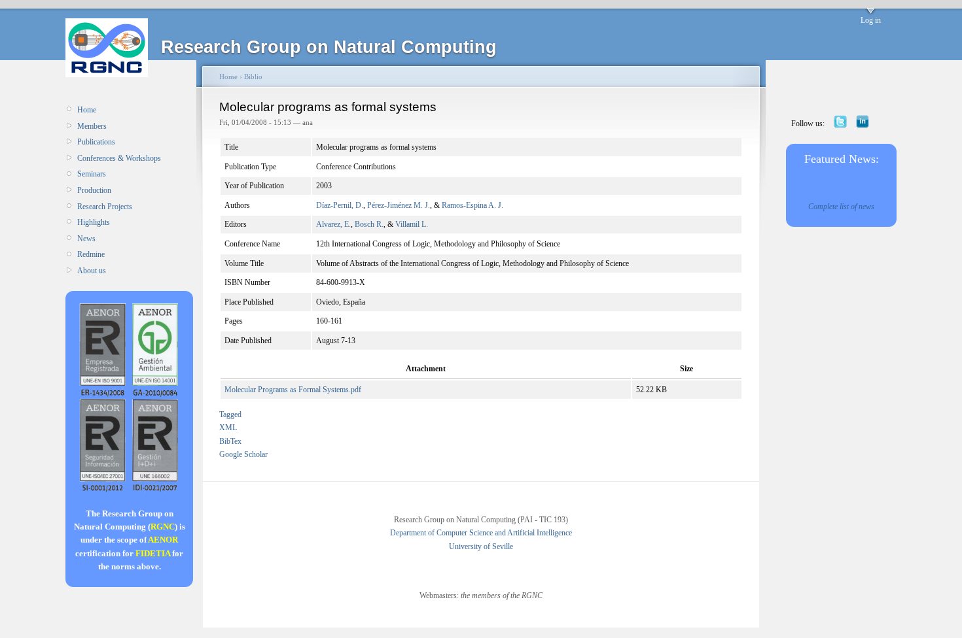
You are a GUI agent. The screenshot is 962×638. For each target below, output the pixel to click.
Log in (871, 20)
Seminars (91, 173)
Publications (96, 141)
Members (92, 126)
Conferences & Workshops (119, 158)
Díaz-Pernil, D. (339, 205)
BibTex (230, 441)
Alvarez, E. (333, 224)
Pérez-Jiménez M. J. (398, 205)
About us (91, 270)
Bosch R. (369, 224)
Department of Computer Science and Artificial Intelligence (481, 532)
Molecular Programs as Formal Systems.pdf (292, 389)
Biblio (253, 76)
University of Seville (481, 546)
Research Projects (104, 206)
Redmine (91, 254)
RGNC (163, 526)
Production (94, 190)
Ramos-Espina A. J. (472, 205)
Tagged (230, 414)
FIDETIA (152, 553)
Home (86, 109)
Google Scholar (243, 454)
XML (228, 427)
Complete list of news (841, 206)
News (86, 238)
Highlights (93, 222)
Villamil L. (411, 224)
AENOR (163, 540)
